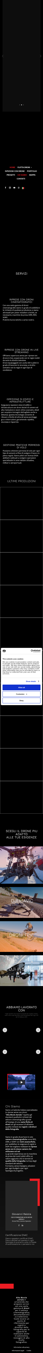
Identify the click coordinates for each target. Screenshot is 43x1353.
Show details (31, 681)
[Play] (21, 1082)
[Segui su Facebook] (5, 187)
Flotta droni (16, 62)
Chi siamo (22, 175)
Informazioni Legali (18, 1350)
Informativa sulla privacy (21, 1347)
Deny (21, 701)
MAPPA (32, 175)
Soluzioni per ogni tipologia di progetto (21, 48)
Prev (5, 1030)
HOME (12, 167)
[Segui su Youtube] (14, 187)
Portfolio (32, 171)
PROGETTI (11, 175)
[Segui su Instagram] (10, 187)
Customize (20, 694)
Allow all (21, 687)
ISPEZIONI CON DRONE (15, 171)
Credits (29, 1350)
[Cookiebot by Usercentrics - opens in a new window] (30, 651)
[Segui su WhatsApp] (19, 187)
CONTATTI (21, 179)
